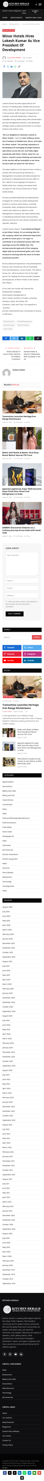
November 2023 (8, 1057)
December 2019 (8, 1270)
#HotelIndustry (9, 321)
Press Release (7, 872)
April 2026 (6, 925)
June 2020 (6, 1242)
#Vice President (23, 325)
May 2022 (6, 1138)
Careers (5, 11)
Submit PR (35, 11)
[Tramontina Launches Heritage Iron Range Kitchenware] (22, 402)
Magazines (17, 11)
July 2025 (6, 966)
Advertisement (8, 1422)
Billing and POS (8, 30)
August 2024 (7, 1016)
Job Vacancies (7, 850)
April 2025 (6, 979)
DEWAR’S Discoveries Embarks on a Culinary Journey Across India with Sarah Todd (21, 530)
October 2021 (7, 1170)
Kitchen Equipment (10, 859)
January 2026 (7, 939)
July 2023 (6, 1075)
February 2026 (8, 934)
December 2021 (8, 1161)
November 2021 (8, 1165)
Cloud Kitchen (7, 800)
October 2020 (7, 1224)
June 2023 (6, 1079)
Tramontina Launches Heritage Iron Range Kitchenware (19, 417)
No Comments (8, 61)
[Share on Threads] (15, 1473)
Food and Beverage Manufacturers (16, 818)
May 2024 (6, 1029)
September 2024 (8, 1011)
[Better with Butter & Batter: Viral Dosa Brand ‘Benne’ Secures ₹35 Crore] (22, 438)
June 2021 (6, 1188)
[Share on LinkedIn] (11, 67)
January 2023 (7, 1102)
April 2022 (6, 1143)
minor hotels (8, 329)
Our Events (6, 1436)
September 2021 (8, 1174)
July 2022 (6, 1129)
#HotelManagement (24, 321)
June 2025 (6, 970)
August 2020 (7, 1233)
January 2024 (7, 1047)
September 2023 (8, 1066)
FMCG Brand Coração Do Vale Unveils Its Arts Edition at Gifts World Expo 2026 (29, 761)
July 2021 (6, 1184)
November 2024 (8, 1002)
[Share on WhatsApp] (15, 67)
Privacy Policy (7, 1445)
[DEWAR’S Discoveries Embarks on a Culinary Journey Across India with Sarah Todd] (22, 513)
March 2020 (7, 1256)
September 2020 (8, 1229)
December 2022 (8, 1106)
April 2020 (6, 1252)
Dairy (4, 809)
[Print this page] (39, 1473)
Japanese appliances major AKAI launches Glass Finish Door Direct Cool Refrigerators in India (22, 491)
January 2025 (7, 993)
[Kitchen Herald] (16, 4)
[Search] (36, 4)
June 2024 (6, 1025)
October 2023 (7, 1061)
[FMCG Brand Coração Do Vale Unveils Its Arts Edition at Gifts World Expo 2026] (8, 761)
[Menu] (40, 4)
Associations (7, 786)
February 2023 (8, 1097)
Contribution (7, 804)
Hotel (4, 841)
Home (4, 18)
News (4, 863)
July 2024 (6, 1020)
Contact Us (6, 1440)
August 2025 (7, 961)
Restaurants (16, 18)
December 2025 (8, 943)
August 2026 (7, 907)
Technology (6, 881)
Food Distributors (9, 822)
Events (10, 11)
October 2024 (7, 1007)
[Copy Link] (19, 67)
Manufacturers (8, 1388)
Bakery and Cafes (34, 18)
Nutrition (6, 868)
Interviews (6, 845)
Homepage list (8, 836)
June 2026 (6, 916)
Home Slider (8, 696)
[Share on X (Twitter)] (8, 67)
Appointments (8, 782)
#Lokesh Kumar (9, 325)
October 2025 (7, 952)
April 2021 (6, 1197)
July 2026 (6, 911)
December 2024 (8, 998)
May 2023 (6, 1084)
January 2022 (7, 1156)
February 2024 (8, 1043)
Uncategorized (8, 886)
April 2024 (6, 1034)
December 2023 (8, 1052)
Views (4, 891)
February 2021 (8, 1206)
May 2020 (6, 1247)
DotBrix (5, 1468)
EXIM (4, 813)
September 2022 (8, 1120)
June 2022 (6, 1134)
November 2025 (8, 948)
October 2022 (7, 1115)
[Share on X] (10, 1473)
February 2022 (8, 1152)
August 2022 (7, 1125)
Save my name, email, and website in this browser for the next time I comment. (22, 604)
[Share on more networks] (22, 1478)
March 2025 (7, 984)
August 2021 (7, 1179)
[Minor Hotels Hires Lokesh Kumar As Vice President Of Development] (22, 85)
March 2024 (7, 1038)
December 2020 (8, 1215)
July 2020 (6, 1238)
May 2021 (6, 1193)
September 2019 (8, 1283)
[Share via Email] (34, 1473)
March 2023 (7, 1093)
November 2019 (8, 1274)
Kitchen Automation (10, 854)
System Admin (15, 57)
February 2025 (8, 988)
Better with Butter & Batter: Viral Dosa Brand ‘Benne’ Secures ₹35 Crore (20, 454)
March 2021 (7, 1202)
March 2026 (7, 930)
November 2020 (8, 1220)
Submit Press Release (10, 1431)
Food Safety (6, 827)
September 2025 (8, 957)
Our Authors (7, 1418)
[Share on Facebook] (4, 67)
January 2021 (7, 1211)
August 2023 (7, 1070)
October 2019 (7, 1279)
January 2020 (7, 1265)
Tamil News (24, 12)
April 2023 (6, 1088)
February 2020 (8, 1261)
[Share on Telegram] (29, 1473)
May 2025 (6, 975)
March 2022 (7, 1147)
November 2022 (8, 1111)
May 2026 (6, 920)
